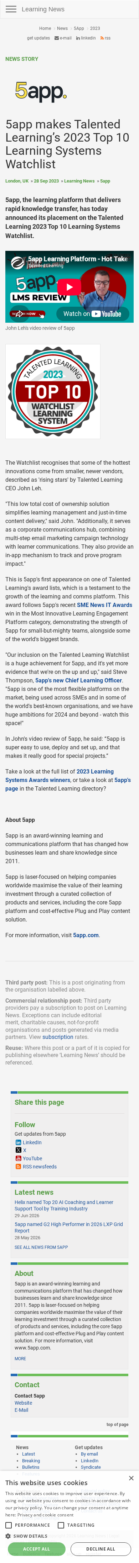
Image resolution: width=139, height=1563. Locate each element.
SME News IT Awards (104, 605)
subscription (57, 1037)
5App (79, 28)
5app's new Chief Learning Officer (78, 680)
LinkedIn (88, 38)
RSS (107, 38)
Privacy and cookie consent (45, 1515)
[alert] (69, 1517)
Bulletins (31, 1467)
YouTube (32, 1158)
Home (45, 28)
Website (23, 1403)
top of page (116, 1424)
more (20, 1358)
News (62, 28)
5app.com (86, 935)
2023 (95, 28)
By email (89, 1454)
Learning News (43, 9)
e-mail (65, 38)
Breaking (31, 1460)
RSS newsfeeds (40, 1166)
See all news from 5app (41, 1247)
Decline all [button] (100, 1549)
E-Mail (21, 1410)
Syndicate (91, 1467)
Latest (28, 1454)
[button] (69, 1535)
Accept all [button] (36, 1549)
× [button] (131, 1478)
